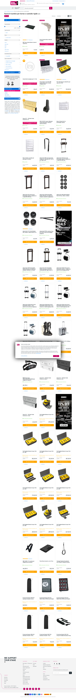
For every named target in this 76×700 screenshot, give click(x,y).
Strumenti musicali (26, 672)
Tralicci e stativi (25, 682)
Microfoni (24, 669)
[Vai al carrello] (63, 3)
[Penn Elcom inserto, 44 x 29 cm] (47, 549)
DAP (5, 47)
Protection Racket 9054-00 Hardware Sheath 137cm (28, 635)
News (34, 664)
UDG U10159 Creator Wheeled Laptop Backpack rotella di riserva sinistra (46, 122)
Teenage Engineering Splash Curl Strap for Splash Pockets (63, 561)
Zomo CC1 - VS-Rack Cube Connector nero (62, 378)
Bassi (24, 675)
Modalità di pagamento (46, 664)
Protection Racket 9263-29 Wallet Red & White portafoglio (63, 598)
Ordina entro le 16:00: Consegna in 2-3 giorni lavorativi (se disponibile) (49, 3)
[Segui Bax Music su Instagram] (59, 664)
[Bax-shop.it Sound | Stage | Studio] (14, 3)
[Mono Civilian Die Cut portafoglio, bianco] (64, 106)
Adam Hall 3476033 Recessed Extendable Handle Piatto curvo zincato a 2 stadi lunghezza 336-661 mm (47, 306)
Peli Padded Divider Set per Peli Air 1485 (30, 452)
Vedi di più (6, 51)
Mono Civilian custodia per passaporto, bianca (28, 158)
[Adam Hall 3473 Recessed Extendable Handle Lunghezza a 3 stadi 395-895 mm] (64, 146)
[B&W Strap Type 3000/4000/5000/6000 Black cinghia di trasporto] (30, 366)
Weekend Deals (8, 96)
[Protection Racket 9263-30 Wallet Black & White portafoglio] (47, 585)
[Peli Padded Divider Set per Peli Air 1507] (47, 439)
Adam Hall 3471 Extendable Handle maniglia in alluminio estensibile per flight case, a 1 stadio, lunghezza (46, 269)
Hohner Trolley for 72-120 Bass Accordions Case (63, 342)
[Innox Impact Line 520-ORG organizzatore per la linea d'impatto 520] (47, 67)
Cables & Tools (25, 680)
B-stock (6, 93)
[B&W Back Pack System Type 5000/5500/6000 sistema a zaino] (47, 329)
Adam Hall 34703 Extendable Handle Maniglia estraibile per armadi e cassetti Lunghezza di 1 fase (46, 196)
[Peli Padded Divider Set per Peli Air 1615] (64, 512)
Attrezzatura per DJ (26, 666)
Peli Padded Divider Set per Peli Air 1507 (46, 452)
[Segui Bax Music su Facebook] (54, 664)
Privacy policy (45, 678)
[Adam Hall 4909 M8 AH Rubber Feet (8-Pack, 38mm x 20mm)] (64, 182)
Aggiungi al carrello (30, 92)
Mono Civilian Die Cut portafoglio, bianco (61, 122)
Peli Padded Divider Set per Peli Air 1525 (63, 452)
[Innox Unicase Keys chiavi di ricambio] (47, 27)
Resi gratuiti (23, 3)
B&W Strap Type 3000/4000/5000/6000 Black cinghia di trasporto (29, 379)
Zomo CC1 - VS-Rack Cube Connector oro (28, 119)
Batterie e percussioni (26, 676)
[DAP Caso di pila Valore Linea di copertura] (30, 27)
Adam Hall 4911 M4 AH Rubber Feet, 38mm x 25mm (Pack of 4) (29, 232)
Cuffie (24, 670)
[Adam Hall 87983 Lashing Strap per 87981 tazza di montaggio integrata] (47, 219)
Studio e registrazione (26, 667)
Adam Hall (6, 44)
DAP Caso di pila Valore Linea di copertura (29, 43)
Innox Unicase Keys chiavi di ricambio (46, 40)
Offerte (6, 92)
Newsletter (35, 666)
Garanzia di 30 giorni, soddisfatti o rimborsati (28, 4)
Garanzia (44, 669)
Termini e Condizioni (46, 675)
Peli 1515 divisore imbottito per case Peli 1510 (63, 82)
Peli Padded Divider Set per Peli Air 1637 (46, 415)
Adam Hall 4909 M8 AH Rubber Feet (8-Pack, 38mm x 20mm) (63, 195)
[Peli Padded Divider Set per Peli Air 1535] (30, 475)
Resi (43, 667)
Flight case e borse (26, 683)
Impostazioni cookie (46, 679)
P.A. (23, 664)
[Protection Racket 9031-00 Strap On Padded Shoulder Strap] (64, 622)
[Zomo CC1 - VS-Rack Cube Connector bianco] (47, 366)
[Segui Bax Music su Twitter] (57, 664)
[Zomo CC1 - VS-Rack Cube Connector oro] (30, 106)
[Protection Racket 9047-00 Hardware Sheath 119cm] (47, 622)
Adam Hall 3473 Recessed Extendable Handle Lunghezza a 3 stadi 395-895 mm (63, 159)
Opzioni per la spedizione (47, 666)
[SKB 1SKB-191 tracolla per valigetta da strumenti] (30, 549)
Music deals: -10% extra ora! (10, 90)
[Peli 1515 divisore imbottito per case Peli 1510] (64, 67)
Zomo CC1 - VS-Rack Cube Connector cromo (28, 415)
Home (44, 673)
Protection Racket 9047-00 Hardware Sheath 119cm (45, 635)
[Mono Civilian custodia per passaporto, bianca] (30, 146)
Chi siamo (34, 663)
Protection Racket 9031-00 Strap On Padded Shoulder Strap (64, 635)
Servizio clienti (46, 661)
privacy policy (38, 353)
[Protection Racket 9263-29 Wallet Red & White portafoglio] (64, 585)
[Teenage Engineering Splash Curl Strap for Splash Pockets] (64, 549)
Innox (6, 42)
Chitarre (24, 673)
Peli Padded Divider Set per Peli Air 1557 (63, 488)
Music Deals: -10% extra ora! (27, 663)
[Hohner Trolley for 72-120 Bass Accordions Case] (64, 329)
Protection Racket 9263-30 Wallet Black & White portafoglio (47, 598)
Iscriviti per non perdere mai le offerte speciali (60, 669)
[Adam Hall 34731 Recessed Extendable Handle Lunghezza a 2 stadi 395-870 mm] (30, 182)
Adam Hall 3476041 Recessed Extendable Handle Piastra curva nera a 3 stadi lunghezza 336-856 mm (64, 306)
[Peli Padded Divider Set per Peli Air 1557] (64, 475)
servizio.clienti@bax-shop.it (14, 687)
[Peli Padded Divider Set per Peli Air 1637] (47, 402)
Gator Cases (7, 49)
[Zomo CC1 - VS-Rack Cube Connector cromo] (30, 402)
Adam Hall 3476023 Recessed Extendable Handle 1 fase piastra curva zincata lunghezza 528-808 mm (30, 306)
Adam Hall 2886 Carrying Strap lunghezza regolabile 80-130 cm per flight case (47, 159)
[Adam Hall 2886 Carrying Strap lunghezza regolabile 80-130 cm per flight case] (47, 146)
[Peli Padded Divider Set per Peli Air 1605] (30, 512)
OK (56, 356)
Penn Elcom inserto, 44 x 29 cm (46, 561)
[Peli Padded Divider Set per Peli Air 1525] (64, 439)
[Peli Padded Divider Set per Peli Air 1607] (47, 512)
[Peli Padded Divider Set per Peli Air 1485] (30, 439)
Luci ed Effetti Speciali (26, 679)
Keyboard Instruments (26, 677)
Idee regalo (7, 94)
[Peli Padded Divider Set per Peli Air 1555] (47, 475)
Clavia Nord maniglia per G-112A (30, 79)
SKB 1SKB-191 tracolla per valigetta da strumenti (28, 562)
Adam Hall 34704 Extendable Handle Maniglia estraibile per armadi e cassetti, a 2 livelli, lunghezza (29, 269)
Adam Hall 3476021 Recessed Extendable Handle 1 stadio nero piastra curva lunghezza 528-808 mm (64, 269)
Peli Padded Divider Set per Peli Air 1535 (30, 488)
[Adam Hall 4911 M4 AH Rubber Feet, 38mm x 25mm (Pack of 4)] (30, 219)
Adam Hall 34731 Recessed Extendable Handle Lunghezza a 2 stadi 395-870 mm (30, 195)
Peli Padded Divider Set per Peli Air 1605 (30, 525)
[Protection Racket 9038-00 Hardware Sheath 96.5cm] (30, 585)
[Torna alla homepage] (13, 8)
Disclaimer (45, 676)
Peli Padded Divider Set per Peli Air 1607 (46, 525)
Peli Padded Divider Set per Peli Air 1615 (63, 525)
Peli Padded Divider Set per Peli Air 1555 (46, 488)
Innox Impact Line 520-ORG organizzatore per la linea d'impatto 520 (45, 83)
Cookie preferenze (24, 355)
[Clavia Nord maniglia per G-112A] (30, 67)
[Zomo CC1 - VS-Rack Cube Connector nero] (64, 366)
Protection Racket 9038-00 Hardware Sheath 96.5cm (28, 598)
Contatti (44, 663)
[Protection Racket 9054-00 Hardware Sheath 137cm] (30, 622)
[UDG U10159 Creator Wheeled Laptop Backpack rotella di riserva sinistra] (47, 106)
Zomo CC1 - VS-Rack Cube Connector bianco (45, 378)
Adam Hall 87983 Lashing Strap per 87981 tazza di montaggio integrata (46, 232)
